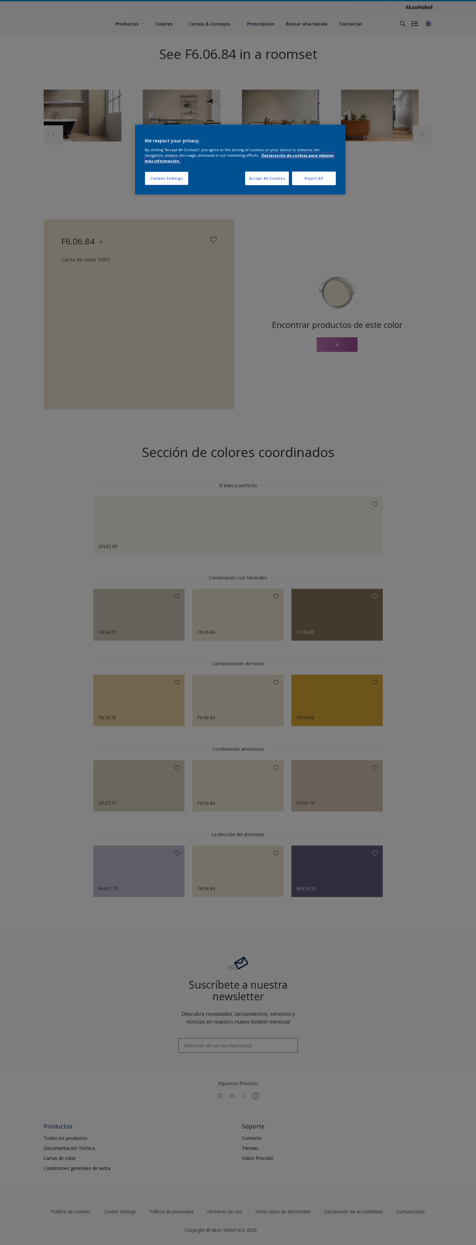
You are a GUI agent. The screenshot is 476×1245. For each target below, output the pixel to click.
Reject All (314, 178)
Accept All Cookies (267, 178)
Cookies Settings (166, 178)
